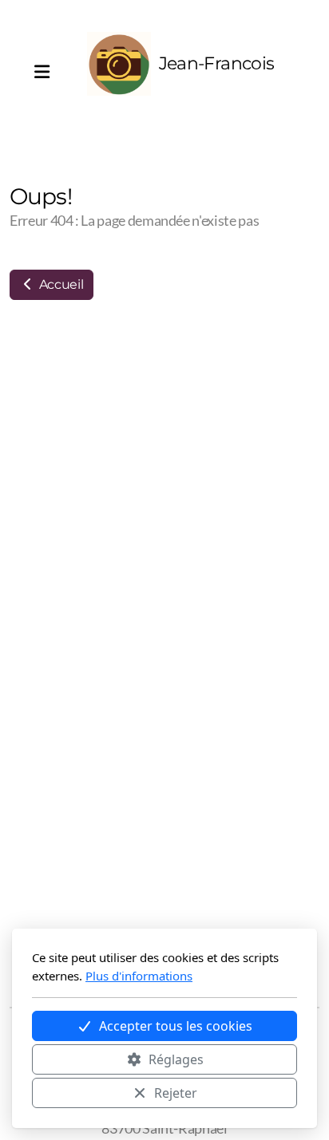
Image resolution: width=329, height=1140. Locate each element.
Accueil (59, 284)
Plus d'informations (138, 976)
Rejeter (175, 1093)
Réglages (176, 1059)
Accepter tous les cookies (175, 1026)
